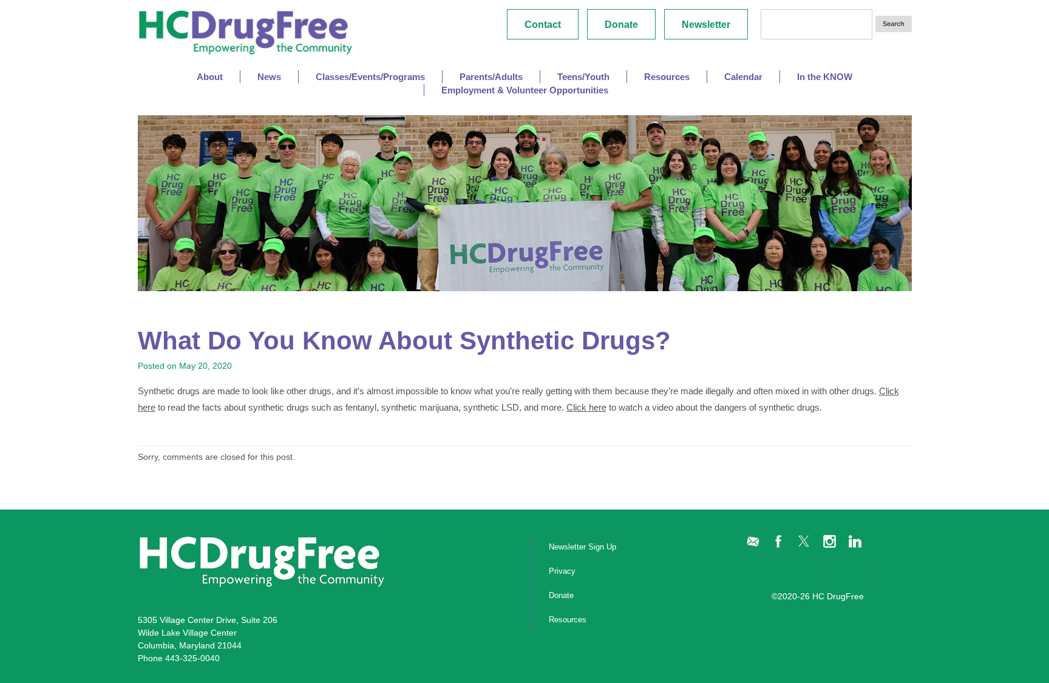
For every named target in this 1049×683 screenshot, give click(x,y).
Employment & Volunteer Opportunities (524, 90)
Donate (621, 24)
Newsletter (706, 24)
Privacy (562, 571)
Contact (542, 24)
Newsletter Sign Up (582, 546)
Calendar (743, 77)
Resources (567, 619)
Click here (586, 407)
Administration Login (834, 575)
